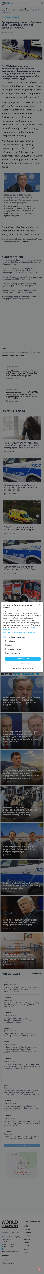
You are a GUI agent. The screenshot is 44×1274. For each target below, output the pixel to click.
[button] (22, 633)
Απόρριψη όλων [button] (23, 664)
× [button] (39, 604)
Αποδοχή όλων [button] (23, 659)
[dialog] (22, 637)
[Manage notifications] (39, 1269)
